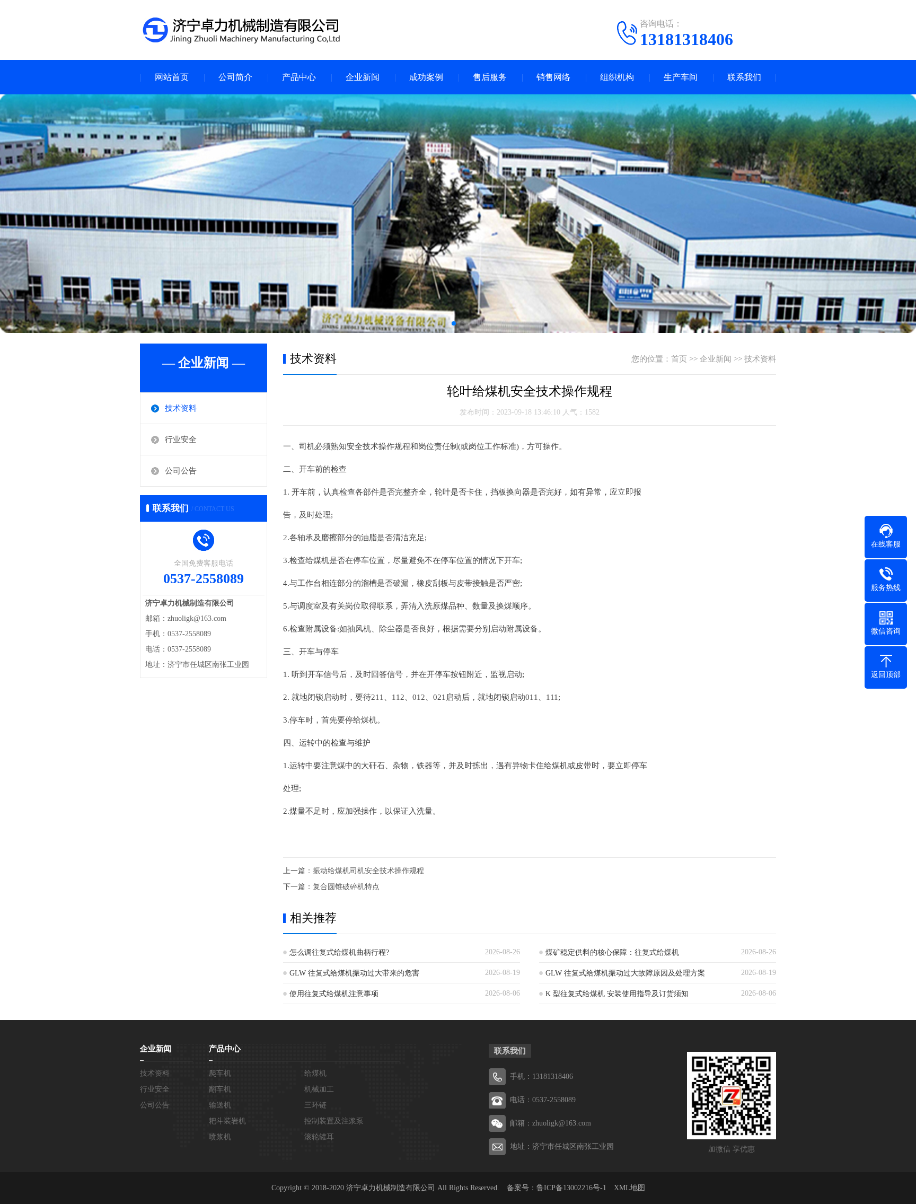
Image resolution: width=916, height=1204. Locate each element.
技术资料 (181, 408)
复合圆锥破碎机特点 (346, 887)
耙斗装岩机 (227, 1121)
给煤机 (315, 1073)
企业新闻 (363, 77)
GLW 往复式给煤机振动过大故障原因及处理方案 (625, 973)
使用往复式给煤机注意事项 (333, 994)
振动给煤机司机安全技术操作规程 (368, 871)
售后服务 (490, 77)
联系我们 (744, 77)
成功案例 (426, 77)
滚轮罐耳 (319, 1137)
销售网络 (553, 77)
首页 (679, 359)
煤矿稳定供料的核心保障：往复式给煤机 (612, 952)
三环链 (315, 1105)
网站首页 (172, 77)
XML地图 (629, 1188)
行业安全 (181, 439)
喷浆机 (220, 1137)
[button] (454, 323)
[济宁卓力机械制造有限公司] (240, 29)
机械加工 (319, 1089)
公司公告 (181, 471)
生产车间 (681, 77)
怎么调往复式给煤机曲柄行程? (339, 952)
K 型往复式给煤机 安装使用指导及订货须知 (617, 994)
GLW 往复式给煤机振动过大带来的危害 (354, 973)
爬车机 (220, 1073)
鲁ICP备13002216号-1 (571, 1188)
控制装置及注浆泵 (334, 1121)
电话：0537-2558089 (543, 1100)
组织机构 (617, 77)
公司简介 (235, 77)
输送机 (220, 1105)
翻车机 (220, 1089)
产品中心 (299, 77)
